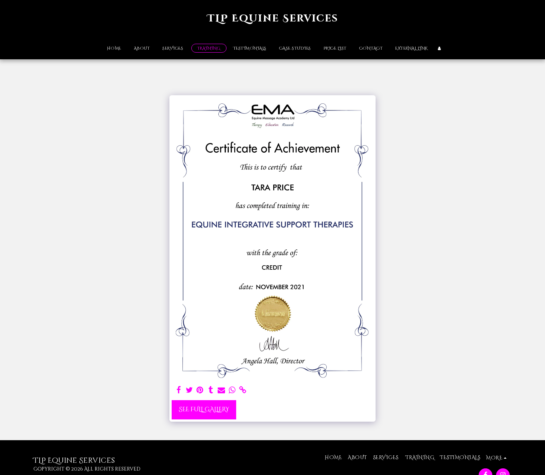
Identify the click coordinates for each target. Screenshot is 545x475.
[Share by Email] (221, 390)
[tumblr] (211, 390)
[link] (243, 390)
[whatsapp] (232, 390)
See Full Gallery (204, 409)
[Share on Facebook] (178, 390)
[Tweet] (189, 390)
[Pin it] (200, 390)
